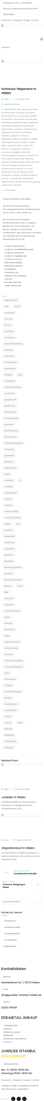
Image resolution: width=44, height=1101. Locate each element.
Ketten (25, 145)
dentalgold (30, 112)
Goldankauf (6, 122)
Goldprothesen (7, 129)
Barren (12, 112)
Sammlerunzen (8, 168)
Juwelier (24, 142)
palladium (5, 162)
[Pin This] (24, 1099)
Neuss (17, 159)
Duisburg (23, 116)
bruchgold (20, 112)
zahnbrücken (7, 185)
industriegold (6, 142)
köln (31, 145)
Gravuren (25, 135)
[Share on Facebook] (19, 1099)
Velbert (4, 182)
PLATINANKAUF (10, 940)
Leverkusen (25, 149)
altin (18, 109)
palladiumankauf (18, 162)
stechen (5, 178)
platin (28, 162)
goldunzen (15, 135)
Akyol (6, 99)
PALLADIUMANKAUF (12, 933)
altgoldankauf (10, 109)
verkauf (11, 182)
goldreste (19, 129)
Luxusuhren (6, 152)
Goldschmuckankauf (23, 132)
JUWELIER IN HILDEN (12, 104)
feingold (28, 119)
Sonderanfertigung (29, 175)
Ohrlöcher (29, 159)
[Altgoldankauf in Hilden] (22, 826)
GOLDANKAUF (10, 921)
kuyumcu (5, 149)
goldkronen (18, 126)
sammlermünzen (24, 165)
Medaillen (16, 152)
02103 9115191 (8, 14)
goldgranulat (6, 126)
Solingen (16, 175)
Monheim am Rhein (13, 580)
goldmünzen (29, 126)
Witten (19, 182)
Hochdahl (23, 139)
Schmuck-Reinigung (14, 660)
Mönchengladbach (9, 155)
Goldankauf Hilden (20, 122)
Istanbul (16, 142)
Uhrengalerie (28, 178)
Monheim (22, 155)
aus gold (5, 112)
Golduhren (5, 135)
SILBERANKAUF (10, 946)
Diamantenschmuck (10, 116)
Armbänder (33, 109)
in (28, 139)
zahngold (17, 185)
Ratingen (35, 162)
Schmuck (19, 168)
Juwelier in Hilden (14, 145)
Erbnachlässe (7, 119)
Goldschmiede (30, 129)
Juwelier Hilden (11, 511)
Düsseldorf (32, 116)
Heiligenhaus (6, 139)
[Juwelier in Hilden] (22, 775)
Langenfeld (15, 149)
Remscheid (6, 165)
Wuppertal (35, 182)
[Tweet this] (13, 1099)
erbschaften (19, 119)
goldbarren (33, 122)
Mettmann (25, 152)
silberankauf (6, 175)
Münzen (10, 159)
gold (35, 119)
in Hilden (33, 139)
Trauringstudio (15, 178)
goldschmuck (7, 132)
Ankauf (24, 109)
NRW (22, 159)
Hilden (15, 139)
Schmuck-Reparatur (19, 172)
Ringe (14, 165)
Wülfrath (26, 182)
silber (31, 172)
